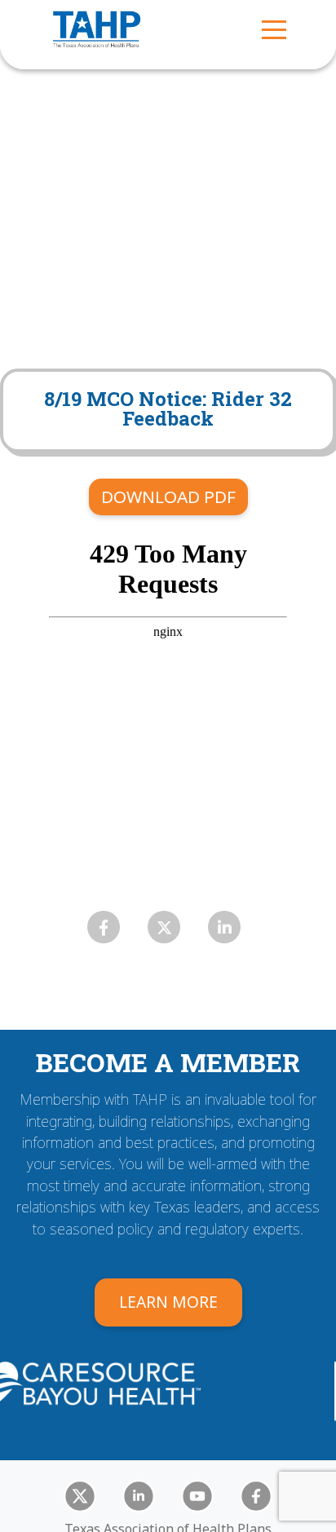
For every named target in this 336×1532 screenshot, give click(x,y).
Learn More (168, 1302)
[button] (274, 28)
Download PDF (168, 496)
